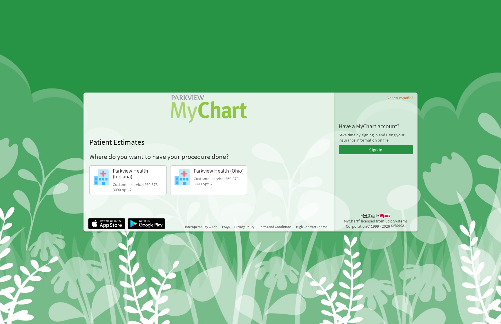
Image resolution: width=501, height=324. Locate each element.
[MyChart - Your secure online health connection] (208, 109)
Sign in (375, 150)
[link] (128, 180)
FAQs (226, 227)
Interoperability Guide (201, 227)
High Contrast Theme (311, 227)
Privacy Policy (244, 227)
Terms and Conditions (275, 227)
